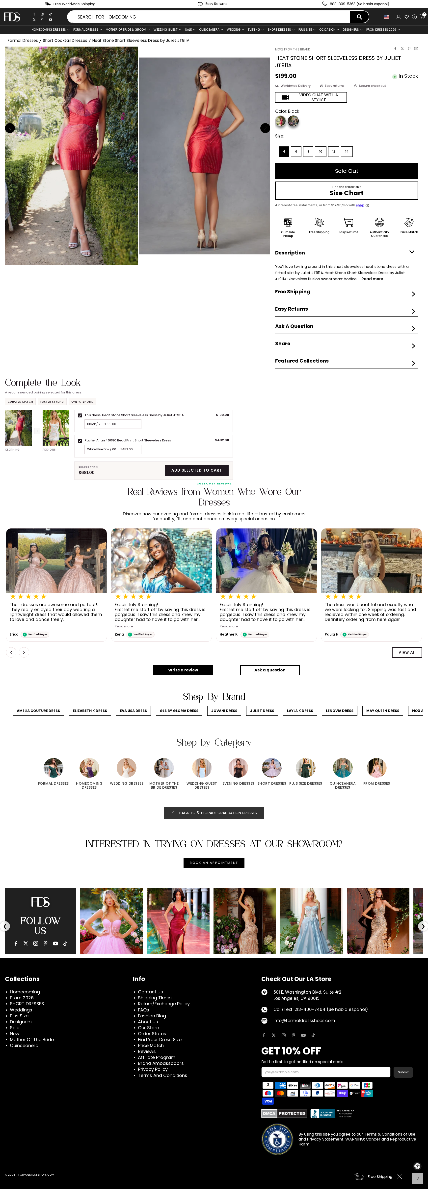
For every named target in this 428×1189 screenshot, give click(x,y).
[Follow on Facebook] (263, 1035)
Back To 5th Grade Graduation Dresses (218, 812)
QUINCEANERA (209, 29)
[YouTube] (55, 943)
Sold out (346, 171)
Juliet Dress (262, 710)
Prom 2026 (22, 998)
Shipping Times (155, 998)
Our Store (148, 1028)
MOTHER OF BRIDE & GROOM (126, 29)
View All (407, 652)
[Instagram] (42, 14)
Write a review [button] (183, 670)
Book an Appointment (214, 862)
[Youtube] (50, 19)
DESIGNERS (351, 29)
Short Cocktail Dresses (65, 40)
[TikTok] (50, 14)
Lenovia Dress (339, 710)
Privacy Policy (153, 1069)
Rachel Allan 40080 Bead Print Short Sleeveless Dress (127, 440)
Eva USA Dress (133, 710)
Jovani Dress (224, 710)
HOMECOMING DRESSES (49, 29)
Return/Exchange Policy (164, 1004)
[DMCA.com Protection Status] (284, 1113)
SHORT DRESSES (279, 29)
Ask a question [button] (270, 670)
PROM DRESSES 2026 (381, 29)
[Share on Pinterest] (409, 48)
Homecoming (25, 992)
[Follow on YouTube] (303, 1035)
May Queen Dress (382, 710)
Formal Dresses (22, 40)
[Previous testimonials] (11, 652)
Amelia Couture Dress (38, 710)
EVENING (254, 29)
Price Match (151, 1045)
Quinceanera (24, 1045)
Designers (21, 1022)
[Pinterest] (42, 19)
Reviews (147, 1051)
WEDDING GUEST (166, 29)
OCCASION (327, 29)
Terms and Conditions (162, 1075)
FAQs (143, 1010)
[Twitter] (34, 19)
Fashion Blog (152, 1016)
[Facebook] (34, 14)
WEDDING (234, 29)
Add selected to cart (196, 470)
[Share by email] (416, 48)
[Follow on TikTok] (313, 1035)
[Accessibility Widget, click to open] (417, 1166)
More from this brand (292, 49)
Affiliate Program (156, 1057)
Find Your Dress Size (160, 1039)
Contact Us (150, 992)
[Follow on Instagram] (283, 1035)
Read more (124, 626)
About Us (148, 1022)
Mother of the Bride (32, 1039)
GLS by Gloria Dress (179, 710)
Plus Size (19, 1016)
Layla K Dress (300, 710)
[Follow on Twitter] (273, 1035)
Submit (403, 1072)
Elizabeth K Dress (90, 710)
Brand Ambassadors (161, 1063)
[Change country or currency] (387, 17)
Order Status (152, 1033)
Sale (188, 29)
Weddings (21, 1010)
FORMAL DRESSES (85, 29)
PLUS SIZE (305, 29)
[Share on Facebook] (395, 48)
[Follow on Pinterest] (293, 1035)
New (14, 1033)
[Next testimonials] (24, 652)
